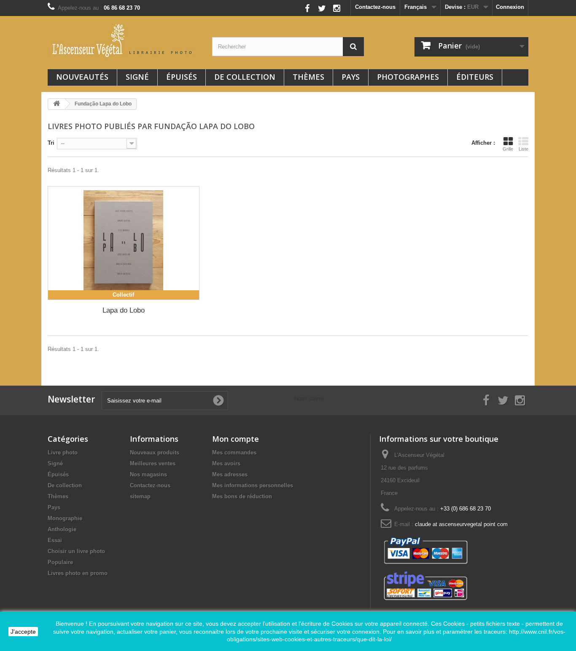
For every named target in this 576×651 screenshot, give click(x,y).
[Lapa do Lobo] (123, 243)
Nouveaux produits (154, 452)
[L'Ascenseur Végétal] (123, 40)
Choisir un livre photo (76, 551)
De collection (244, 77)
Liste (523, 148)
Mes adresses (230, 474)
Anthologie (62, 529)
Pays (351, 77)
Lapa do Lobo (123, 310)
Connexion (510, 7)
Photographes (408, 77)
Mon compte (235, 439)
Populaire (60, 562)
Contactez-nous (375, 7)
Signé (137, 77)
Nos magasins (148, 474)
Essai (55, 540)
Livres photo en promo (78, 573)
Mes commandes (234, 452)
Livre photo (63, 452)
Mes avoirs (226, 463)
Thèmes (308, 77)
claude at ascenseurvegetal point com (461, 524)
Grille (508, 148)
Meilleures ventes (152, 463)
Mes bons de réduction (242, 496)
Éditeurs (474, 77)
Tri (51, 143)
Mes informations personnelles (252, 485)
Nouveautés (82, 77)
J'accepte (23, 631)
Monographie (65, 518)
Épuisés (181, 77)
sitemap (140, 496)
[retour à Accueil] (56, 104)
